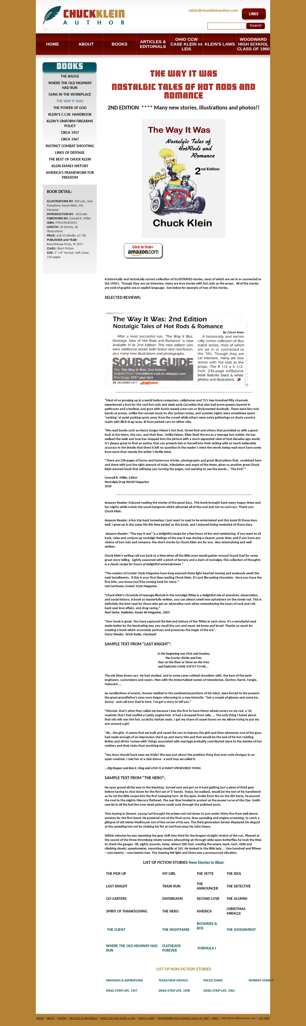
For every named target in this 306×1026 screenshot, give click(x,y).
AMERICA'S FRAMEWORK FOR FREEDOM (70, 175)
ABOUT (86, 44)
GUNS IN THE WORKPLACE (70, 95)
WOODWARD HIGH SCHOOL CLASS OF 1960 (253, 44)
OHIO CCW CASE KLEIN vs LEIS (186, 44)
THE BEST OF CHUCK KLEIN (70, 159)
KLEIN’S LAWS (146, 1018)
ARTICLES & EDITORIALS (153, 44)
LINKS (215, 1018)
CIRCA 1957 (70, 133)
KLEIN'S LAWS (220, 44)
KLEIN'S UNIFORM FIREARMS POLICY (70, 123)
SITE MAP (264, 1018)
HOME (40, 1018)
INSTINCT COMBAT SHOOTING (70, 146)
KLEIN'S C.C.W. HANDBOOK (70, 115)
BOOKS (119, 44)
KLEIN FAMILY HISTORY (70, 166)
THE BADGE (70, 76)
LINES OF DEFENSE (70, 153)
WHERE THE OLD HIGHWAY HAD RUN (70, 85)
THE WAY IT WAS (69, 101)
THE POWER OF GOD (70, 108)
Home (52, 44)
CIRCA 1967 (70, 139)
